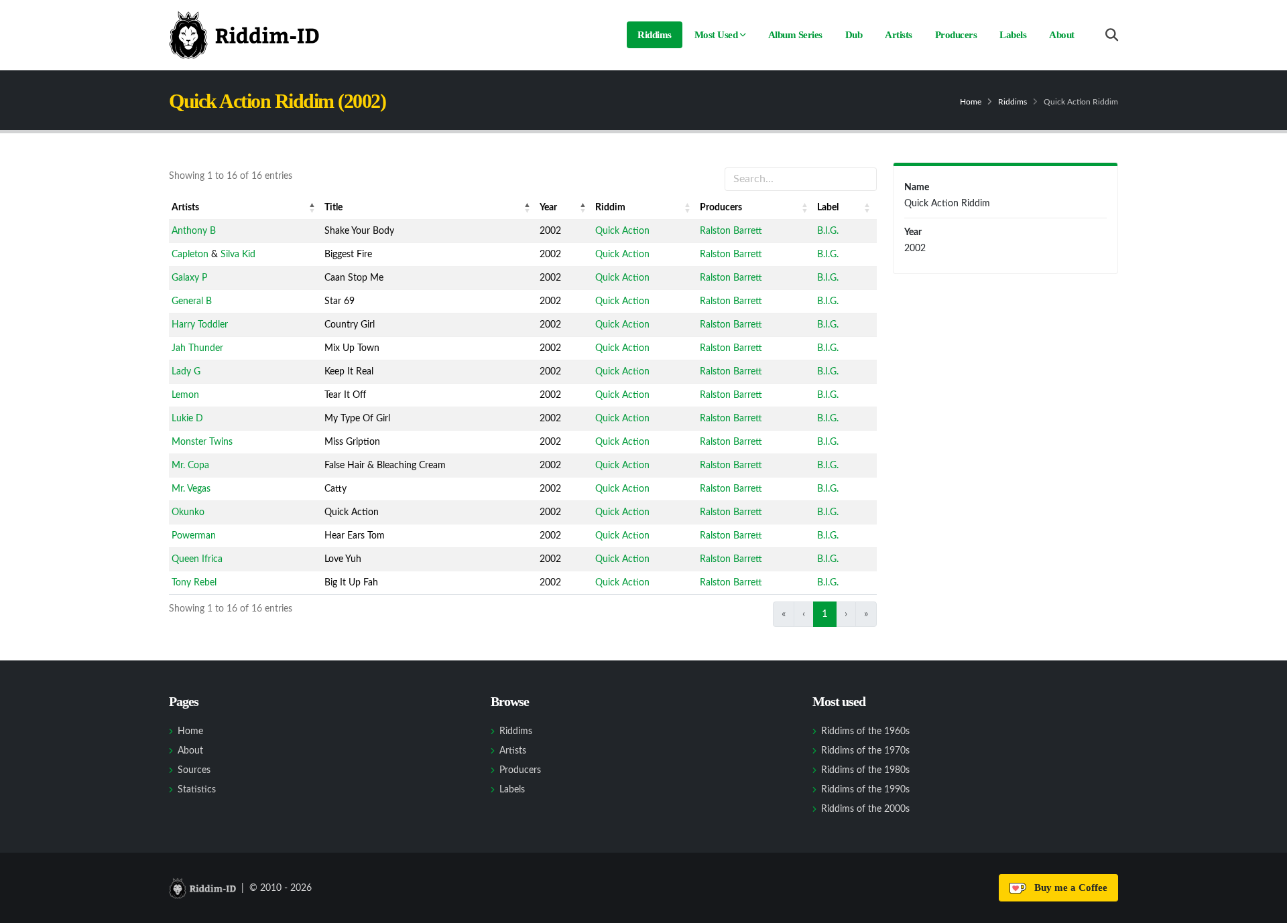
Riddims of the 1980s (865, 770)
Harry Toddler (200, 325)
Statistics (197, 789)
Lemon (185, 395)
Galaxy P (189, 278)
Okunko (188, 512)
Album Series (795, 34)
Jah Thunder (197, 348)
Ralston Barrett (731, 231)
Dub (854, 34)
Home (970, 102)
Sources (194, 770)
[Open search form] (1111, 35)
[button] (312, 207)
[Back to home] (244, 35)
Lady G (186, 371)
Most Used (716, 34)
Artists (898, 34)
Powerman (194, 536)
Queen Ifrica (197, 559)
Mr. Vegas (191, 489)
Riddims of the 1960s (865, 731)
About (1062, 34)
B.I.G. (828, 231)
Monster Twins (202, 442)
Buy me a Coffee (1068, 887)
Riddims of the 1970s (865, 751)
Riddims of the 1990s (865, 789)
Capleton (190, 254)
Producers (956, 34)
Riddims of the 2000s (865, 809)
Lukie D (187, 418)
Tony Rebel (194, 582)
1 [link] (825, 614)
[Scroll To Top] (1263, 908)
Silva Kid (238, 254)
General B (192, 301)
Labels (1012, 34)
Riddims (654, 34)
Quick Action (622, 231)
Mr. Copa (190, 465)
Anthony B (194, 231)
